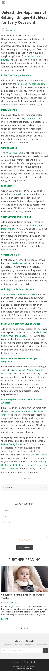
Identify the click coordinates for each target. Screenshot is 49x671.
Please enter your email (12, 651)
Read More (13, 30)
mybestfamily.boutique (24, 668)
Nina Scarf (6, 185)
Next (42, 487)
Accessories (41, 454)
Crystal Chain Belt (10, 254)
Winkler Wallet (9, 147)
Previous (8, 487)
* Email (6, 516)
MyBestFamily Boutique (13, 444)
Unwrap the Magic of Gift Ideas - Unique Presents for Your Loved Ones (24, 465)
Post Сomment (24, 547)
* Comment (7, 522)
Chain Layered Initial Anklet (16, 216)
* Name (6, 510)
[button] (21, 628)
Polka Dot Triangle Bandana (16, 75)
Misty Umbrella (9, 109)
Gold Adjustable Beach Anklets (17, 289)
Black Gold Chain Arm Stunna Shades (20, 323)
